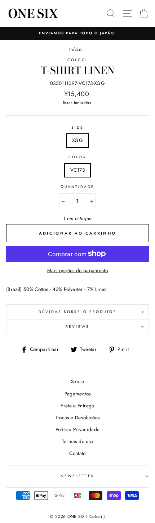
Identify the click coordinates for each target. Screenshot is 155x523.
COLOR (77, 157)
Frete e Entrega (77, 405)
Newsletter (77, 476)
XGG (77, 140)
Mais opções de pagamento (77, 270)
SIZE (77, 127)
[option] (77, 33)
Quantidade (78, 186)
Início (75, 49)
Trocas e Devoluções (77, 417)
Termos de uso (77, 441)
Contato (77, 453)
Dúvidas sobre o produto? (77, 311)
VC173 (77, 169)
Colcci (77, 60)
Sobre (77, 381)
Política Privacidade (78, 429)
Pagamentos (77, 393)
